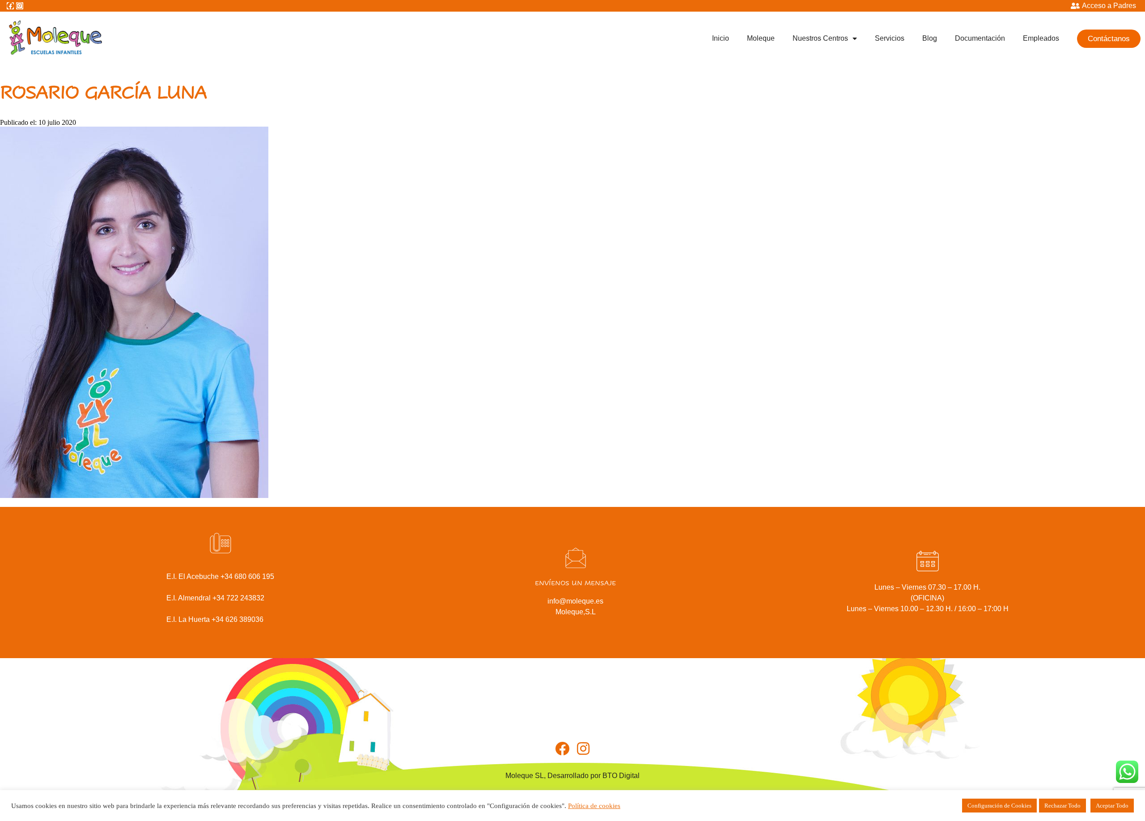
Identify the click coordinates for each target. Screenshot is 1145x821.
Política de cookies (594, 805)
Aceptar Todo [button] (1112, 805)
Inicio (720, 38)
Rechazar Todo (1062, 805)
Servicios (889, 38)
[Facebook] (10, 5)
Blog (929, 38)
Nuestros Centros (820, 38)
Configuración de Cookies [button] (999, 805)
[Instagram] (19, 5)
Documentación (980, 38)
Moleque (761, 38)
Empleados (1041, 38)
